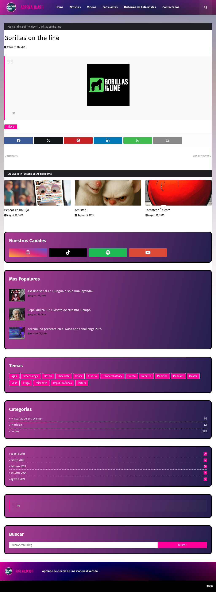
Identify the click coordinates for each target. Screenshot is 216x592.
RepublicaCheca (62, 383)
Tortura (82, 383)
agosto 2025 (109, 453)
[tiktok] (68, 252)
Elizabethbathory (112, 376)
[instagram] (28, 252)
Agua (14, 376)
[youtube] (148, 252)
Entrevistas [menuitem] (110, 7)
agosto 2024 (108, 479)
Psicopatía (41, 383)
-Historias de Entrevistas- (109, 418)
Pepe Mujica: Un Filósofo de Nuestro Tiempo (59, 310)
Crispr (78, 376)
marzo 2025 (108, 460)
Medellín (146, 376)
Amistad (80, 210)
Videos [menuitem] (91, 7)
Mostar (193, 376)
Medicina (162, 376)
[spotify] (108, 252)
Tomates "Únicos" (157, 210)
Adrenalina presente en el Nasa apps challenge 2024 (64, 329)
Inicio (210, 586)
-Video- (32, 26)
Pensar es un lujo (16, 210)
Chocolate (64, 376)
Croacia (92, 376)
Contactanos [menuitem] (170, 7)
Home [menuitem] (59, 7)
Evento (132, 376)
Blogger (64, 586)
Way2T (34, 586)
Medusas (178, 376)
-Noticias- (109, 424)
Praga (26, 383)
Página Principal (16, 26)
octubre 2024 (108, 472)
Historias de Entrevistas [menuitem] (140, 7)
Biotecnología (31, 376)
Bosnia (48, 376)
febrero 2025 (109, 466)
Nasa (14, 383)
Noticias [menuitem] (75, 7)
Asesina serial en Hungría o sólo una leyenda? (60, 291)
